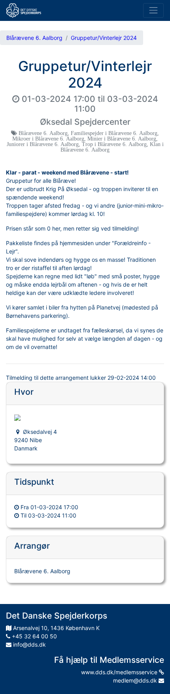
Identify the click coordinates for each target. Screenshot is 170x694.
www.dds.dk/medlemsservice (120, 672)
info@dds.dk (28, 644)
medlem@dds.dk (136, 680)
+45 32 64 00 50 (33, 636)
